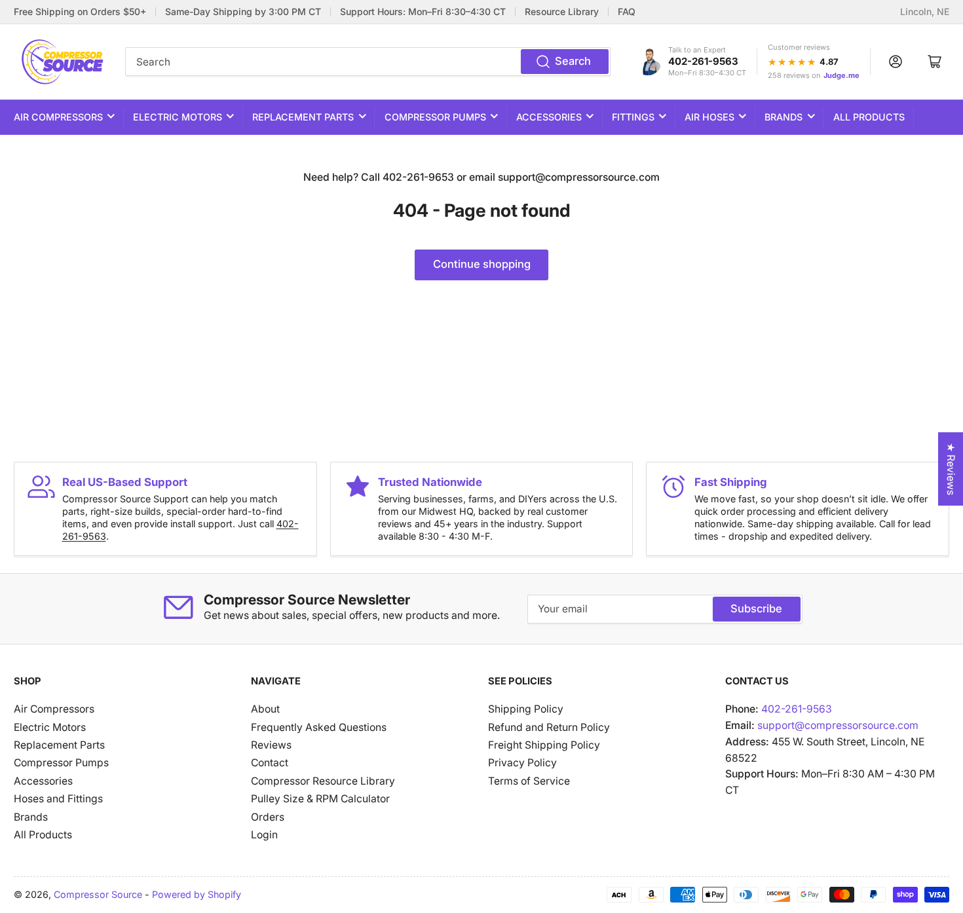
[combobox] (368, 61)
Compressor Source (98, 894)
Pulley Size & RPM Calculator (320, 798)
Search (573, 60)
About (265, 709)
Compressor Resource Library (323, 781)
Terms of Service (529, 781)
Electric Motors (177, 116)
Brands (783, 116)
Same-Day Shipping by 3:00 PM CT (243, 11)
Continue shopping (482, 263)
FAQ (626, 11)
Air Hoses (709, 116)
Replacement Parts (303, 116)
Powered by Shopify (196, 894)
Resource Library (562, 11)
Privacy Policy (522, 762)
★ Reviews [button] (951, 469)
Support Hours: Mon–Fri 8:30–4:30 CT (423, 11)
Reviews (271, 745)
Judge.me (841, 75)
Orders (267, 817)
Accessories (549, 116)
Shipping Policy (525, 709)
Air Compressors (58, 116)
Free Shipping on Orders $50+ (80, 11)
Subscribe (756, 608)
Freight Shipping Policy (544, 745)
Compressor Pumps (435, 116)
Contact (269, 762)
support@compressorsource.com (837, 725)
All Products (869, 116)
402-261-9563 (703, 61)
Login (264, 835)
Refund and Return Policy (549, 727)
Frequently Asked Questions (319, 727)
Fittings (633, 116)
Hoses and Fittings (58, 798)
